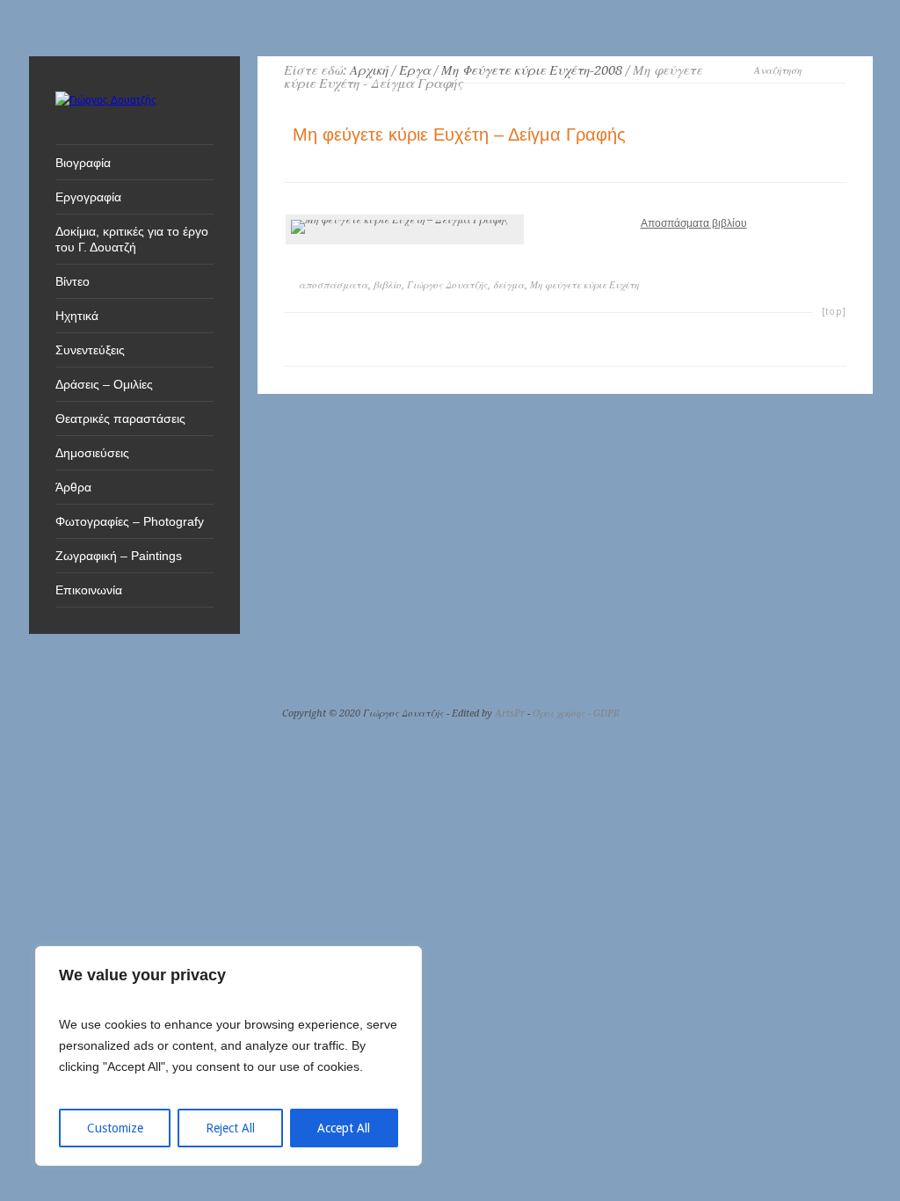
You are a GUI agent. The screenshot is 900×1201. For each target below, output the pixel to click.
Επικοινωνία (88, 590)
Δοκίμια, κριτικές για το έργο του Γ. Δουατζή (131, 239)
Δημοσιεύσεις (92, 453)
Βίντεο (72, 281)
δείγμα (509, 285)
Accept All (343, 1128)
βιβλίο (388, 285)
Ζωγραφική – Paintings (118, 556)
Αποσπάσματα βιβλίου (694, 223)
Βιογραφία (83, 163)
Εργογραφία (88, 197)
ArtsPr (510, 713)
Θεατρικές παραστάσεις (120, 418)
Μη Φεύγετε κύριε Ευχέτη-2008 (531, 70)
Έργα (415, 70)
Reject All (230, 1128)
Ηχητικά (76, 316)
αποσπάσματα (333, 285)
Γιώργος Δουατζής (447, 285)
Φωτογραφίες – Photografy (129, 521)
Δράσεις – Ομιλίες (104, 384)
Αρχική (369, 70)
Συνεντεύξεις (90, 350)
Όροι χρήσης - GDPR (576, 713)
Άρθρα (73, 487)
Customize (115, 1128)
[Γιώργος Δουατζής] (105, 100)
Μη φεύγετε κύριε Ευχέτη (584, 285)
